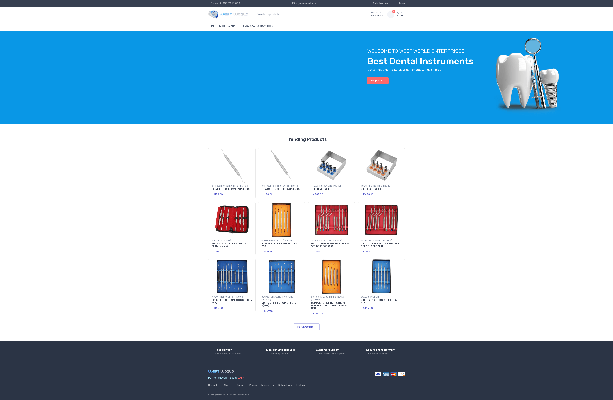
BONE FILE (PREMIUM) (221, 240)
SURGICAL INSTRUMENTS (258, 25)
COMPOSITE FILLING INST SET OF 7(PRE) (279, 304)
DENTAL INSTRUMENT (224, 25)
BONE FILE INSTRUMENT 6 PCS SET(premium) (229, 245)
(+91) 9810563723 (230, 3)
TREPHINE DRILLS (321, 189)
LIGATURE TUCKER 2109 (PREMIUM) (231, 189)
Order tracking (380, 3)
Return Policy (285, 385)
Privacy (253, 385)
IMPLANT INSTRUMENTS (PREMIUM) (326, 186)
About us (228, 385)
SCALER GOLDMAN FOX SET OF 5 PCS (279, 245)
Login (402, 3)
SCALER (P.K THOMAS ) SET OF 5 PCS (379, 301)
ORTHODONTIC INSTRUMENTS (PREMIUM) (230, 186)
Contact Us (214, 385)
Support (241, 385)
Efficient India (243, 395)
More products (305, 326)
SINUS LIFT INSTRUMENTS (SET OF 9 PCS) (232, 301)
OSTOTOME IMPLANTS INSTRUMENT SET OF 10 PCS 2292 (331, 245)
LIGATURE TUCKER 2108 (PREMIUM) (281, 189)
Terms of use (268, 385)
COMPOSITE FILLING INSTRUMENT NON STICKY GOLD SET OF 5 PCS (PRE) (330, 306)
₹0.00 (400, 14)
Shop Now (376, 80)
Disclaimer (301, 385)
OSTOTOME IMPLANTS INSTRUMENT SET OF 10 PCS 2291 (381, 245)
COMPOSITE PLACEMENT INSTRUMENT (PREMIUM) (278, 298)
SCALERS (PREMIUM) (370, 297)
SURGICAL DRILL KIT (372, 189)
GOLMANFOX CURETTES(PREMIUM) (276, 240)
